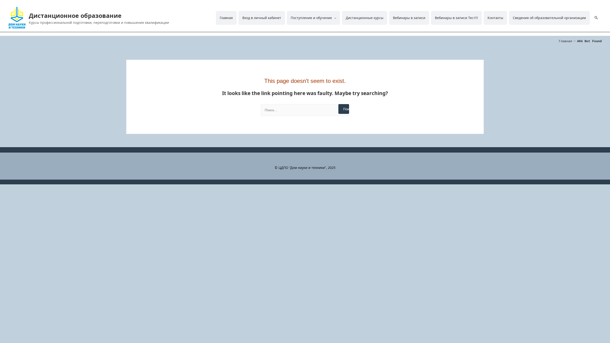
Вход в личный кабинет (261, 17)
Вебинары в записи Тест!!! (456, 17)
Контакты (495, 17)
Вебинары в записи (409, 17)
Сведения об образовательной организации (549, 17)
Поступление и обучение (311, 17)
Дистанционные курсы (364, 17)
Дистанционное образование (75, 15)
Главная (226, 17)
